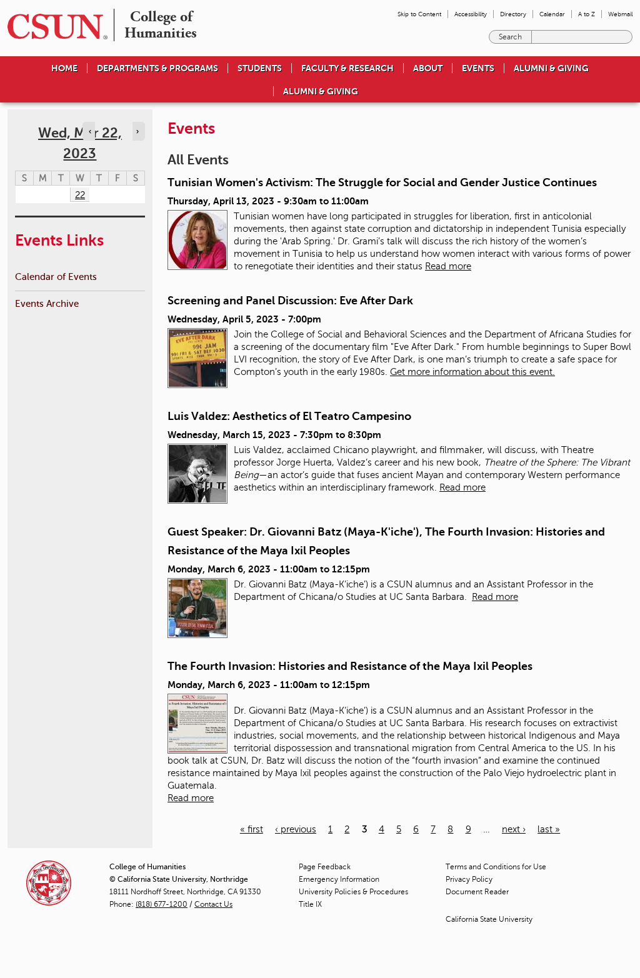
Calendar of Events (56, 276)
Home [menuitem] (64, 68)
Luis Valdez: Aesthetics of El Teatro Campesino (289, 416)
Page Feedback (325, 866)
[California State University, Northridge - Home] (54, 26)
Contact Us (213, 904)
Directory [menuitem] (513, 14)
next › (514, 829)
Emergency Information (339, 879)
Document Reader (477, 891)
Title (310, 904)
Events (478, 68)
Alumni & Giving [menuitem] (551, 68)
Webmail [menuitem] (620, 14)
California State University (489, 919)
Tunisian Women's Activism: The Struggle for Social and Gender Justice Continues (382, 182)
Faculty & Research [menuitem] (347, 68)
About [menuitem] (427, 68)
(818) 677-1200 (162, 904)
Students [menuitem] (260, 68)
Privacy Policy (469, 879)
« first (251, 829)
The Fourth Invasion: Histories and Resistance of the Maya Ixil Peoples (350, 666)
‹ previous (295, 829)
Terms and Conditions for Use (496, 866)
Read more (448, 266)
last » (549, 829)
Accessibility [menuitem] (470, 14)
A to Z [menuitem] (586, 14)
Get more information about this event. (472, 372)
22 (80, 195)
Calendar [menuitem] (552, 14)
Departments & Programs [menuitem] (157, 68)
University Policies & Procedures (353, 891)
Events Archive (47, 303)
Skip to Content (419, 14)
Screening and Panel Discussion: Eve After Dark (290, 300)
